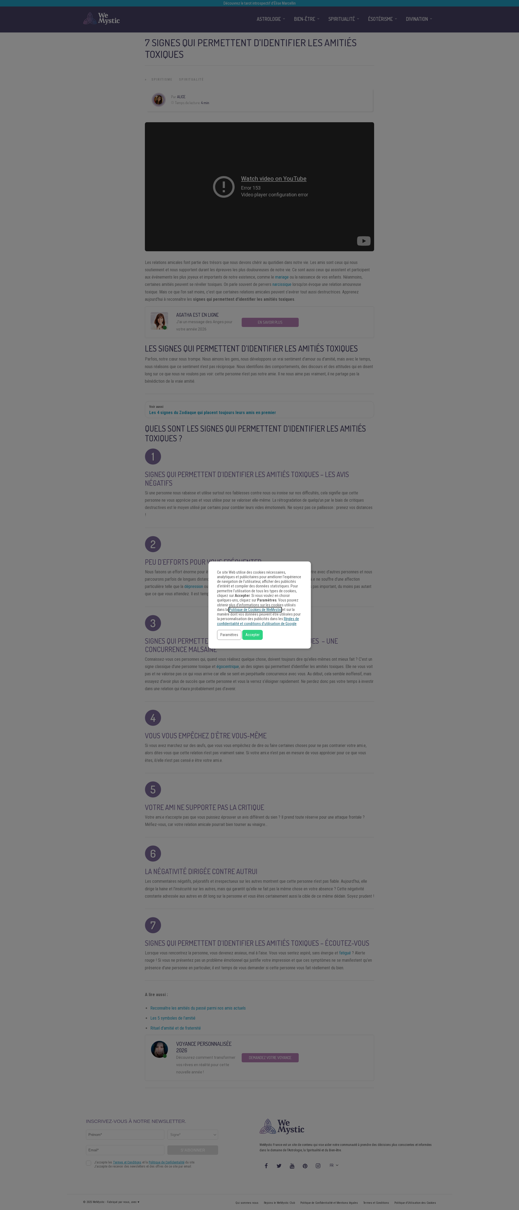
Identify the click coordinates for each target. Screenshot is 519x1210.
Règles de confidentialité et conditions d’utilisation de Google (258, 621)
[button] (229, 635)
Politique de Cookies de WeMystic (255, 609)
